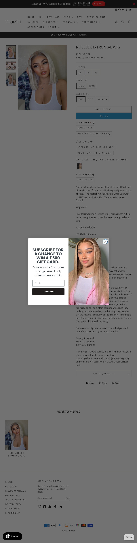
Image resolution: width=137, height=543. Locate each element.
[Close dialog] (105, 241)
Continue (48, 291)
